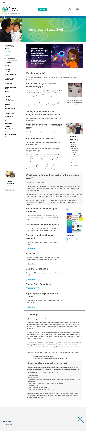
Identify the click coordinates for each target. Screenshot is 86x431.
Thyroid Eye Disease (10, 129)
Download (72, 239)
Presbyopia (8, 110)
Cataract (7, 65)
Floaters (7, 91)
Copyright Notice (6, 421)
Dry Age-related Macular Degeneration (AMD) (11, 87)
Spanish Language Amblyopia (9, 54)
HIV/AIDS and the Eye (11, 96)
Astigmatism (8, 62)
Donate (42, 9)
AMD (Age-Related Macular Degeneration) (10, 59)
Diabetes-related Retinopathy (9, 82)
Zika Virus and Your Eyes (10, 135)
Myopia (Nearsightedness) (10, 107)
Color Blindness (9, 72)
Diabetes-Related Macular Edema (9, 78)
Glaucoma (7, 94)
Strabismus (8, 120)
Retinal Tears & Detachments (9, 117)
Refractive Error (9, 113)
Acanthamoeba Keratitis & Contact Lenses (10, 47)
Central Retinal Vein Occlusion (10, 68)
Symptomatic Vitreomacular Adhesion (9, 125)
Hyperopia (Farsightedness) (9, 99)
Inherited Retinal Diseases (9, 103)
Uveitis (7, 131)
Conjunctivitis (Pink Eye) (10, 75)
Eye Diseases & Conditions (8, 13)
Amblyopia (17, 13)
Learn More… (32, 248)
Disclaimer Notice (7, 424)
